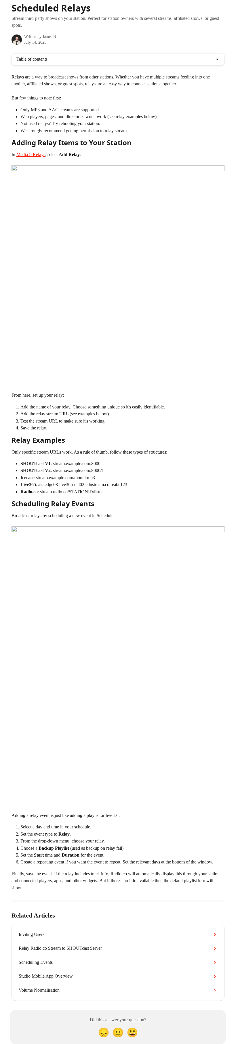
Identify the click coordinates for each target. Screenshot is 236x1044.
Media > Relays (30, 154)
